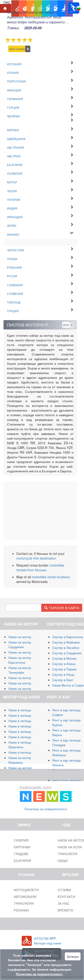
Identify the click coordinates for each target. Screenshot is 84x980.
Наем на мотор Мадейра (27, 688)
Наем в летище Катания (27, 731)
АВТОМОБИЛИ (25, 896)
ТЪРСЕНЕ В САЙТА (63, 607)
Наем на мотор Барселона (20, 660)
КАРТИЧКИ (22, 847)
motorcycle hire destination (36, 558)
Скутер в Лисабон (65, 647)
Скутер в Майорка (66, 642)
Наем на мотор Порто (25, 683)
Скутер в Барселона (67, 636)
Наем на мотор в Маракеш (21, 760)
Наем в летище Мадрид (26, 720)
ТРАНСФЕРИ (24, 903)
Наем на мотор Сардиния (20, 644)
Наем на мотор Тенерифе (20, 670)
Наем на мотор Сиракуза (27, 652)
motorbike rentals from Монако (40, 567)
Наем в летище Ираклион (20, 744)
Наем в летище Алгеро (26, 726)
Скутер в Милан (64, 658)
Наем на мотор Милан (25, 636)
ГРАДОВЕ (21, 853)
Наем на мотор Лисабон (27, 677)
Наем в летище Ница (24, 752)
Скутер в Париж (64, 669)
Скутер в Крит (62, 679)
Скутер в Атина (63, 663)
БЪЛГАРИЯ (22, 860)
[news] (46, 793)
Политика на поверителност (45, 808)
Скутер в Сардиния (67, 653)
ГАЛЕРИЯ (21, 840)
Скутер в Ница (63, 674)
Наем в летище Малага (26, 715)
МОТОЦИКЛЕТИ (26, 889)
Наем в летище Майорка (27, 710)
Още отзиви (17, 49)
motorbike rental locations (51, 577)
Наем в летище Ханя (24, 736)
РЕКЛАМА (21, 910)
